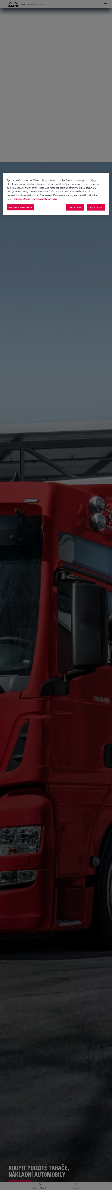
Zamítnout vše (74, 207)
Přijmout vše (95, 207)
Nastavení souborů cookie (20, 207)
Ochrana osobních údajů (44, 198)
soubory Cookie (22, 198)
